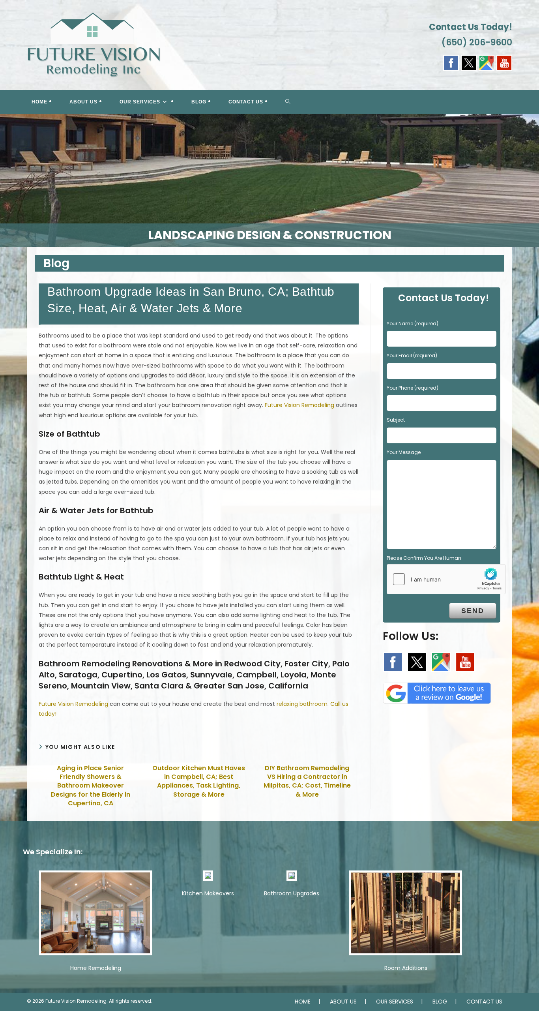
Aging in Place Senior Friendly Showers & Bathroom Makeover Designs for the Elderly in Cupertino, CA (90, 786)
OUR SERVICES (394, 1001)
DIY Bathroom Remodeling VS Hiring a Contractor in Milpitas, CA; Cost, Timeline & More (307, 781)
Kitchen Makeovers (208, 893)
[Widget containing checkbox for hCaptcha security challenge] (446, 579)
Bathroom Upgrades (291, 893)
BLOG (439, 1001)
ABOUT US (343, 1001)
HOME (303, 1001)
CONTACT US (484, 1001)
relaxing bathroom (302, 704)
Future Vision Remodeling (299, 405)
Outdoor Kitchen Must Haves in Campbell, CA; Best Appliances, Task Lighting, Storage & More (198, 781)
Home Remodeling (95, 968)
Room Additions (405, 968)
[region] (269, 180)
